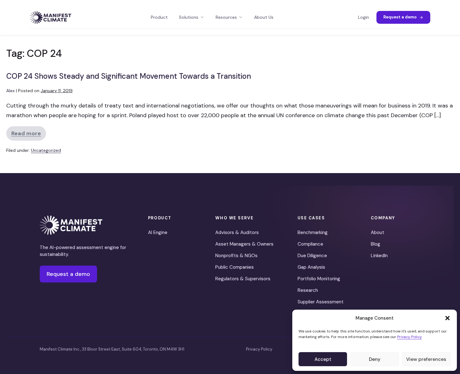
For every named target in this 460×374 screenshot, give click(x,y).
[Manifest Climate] (71, 225)
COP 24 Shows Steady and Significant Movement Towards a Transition (128, 76)
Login (363, 17)
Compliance (310, 244)
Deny (375, 359)
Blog (375, 244)
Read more (28, 135)
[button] (447, 318)
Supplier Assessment (321, 302)
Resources (226, 17)
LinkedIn (379, 255)
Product (159, 17)
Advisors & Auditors (237, 232)
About (377, 232)
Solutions (188, 17)
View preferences (426, 359)
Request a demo (400, 17)
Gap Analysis (311, 267)
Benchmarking (313, 232)
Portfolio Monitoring (319, 279)
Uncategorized (46, 150)
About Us (263, 17)
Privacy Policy (409, 336)
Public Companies (234, 267)
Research (308, 290)
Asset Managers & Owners (244, 244)
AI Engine (157, 232)
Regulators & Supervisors (242, 279)
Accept (322, 359)
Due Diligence (312, 255)
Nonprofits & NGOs (236, 255)
